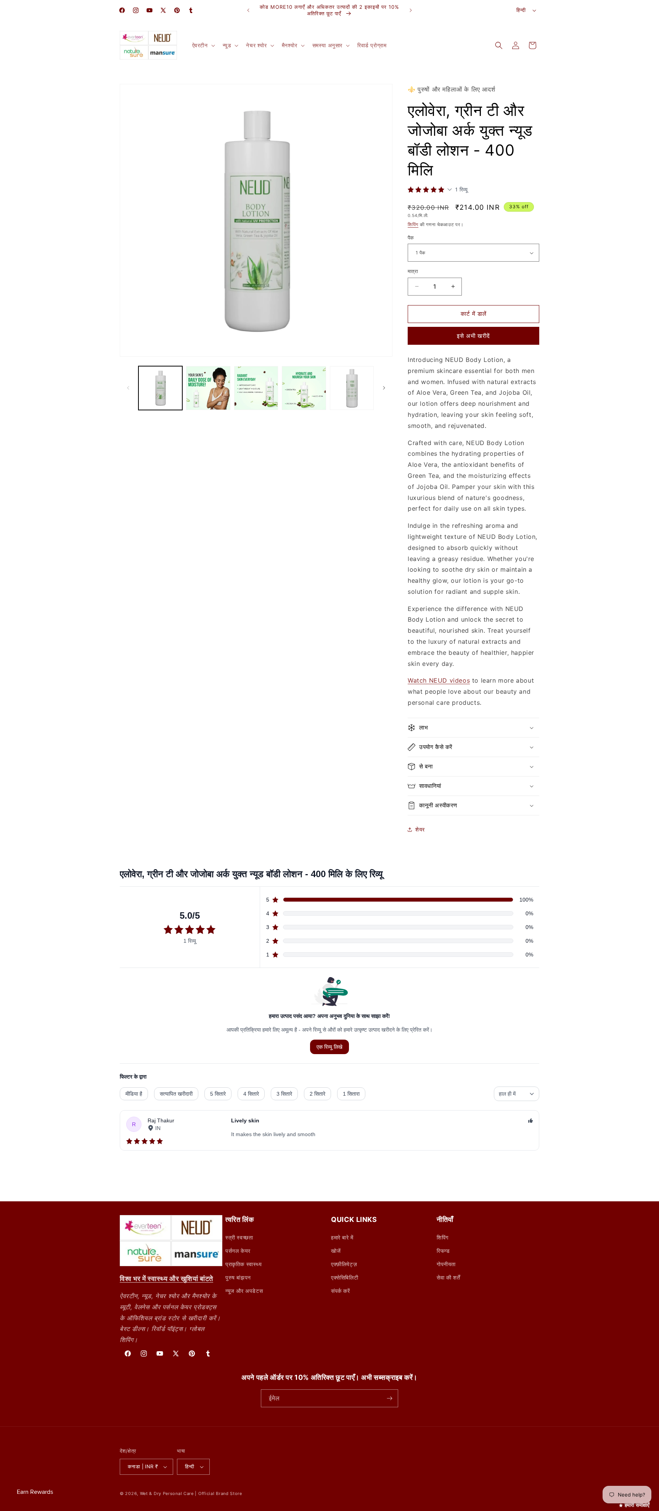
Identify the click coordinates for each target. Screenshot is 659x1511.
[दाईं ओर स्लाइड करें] (384, 387)
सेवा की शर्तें (448, 1277)
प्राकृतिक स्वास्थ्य (243, 1264)
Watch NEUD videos (439, 680)
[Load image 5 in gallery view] (352, 388)
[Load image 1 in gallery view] (160, 388)
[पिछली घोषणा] (248, 10)
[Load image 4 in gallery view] (304, 388)
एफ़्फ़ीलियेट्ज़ (344, 1264)
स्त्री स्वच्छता (239, 1237)
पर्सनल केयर (238, 1250)
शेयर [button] (420, 829)
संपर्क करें (340, 1291)
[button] (203, 45)
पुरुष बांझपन (238, 1277)
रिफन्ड (443, 1250)
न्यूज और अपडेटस (244, 1291)
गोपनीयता (446, 1264)
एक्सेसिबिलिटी (344, 1277)
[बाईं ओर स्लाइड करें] (128, 387)
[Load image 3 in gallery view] (256, 388)
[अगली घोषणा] (410, 10)
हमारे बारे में (342, 1237)
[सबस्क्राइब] (389, 1398)
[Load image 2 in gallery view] (208, 388)
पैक (411, 238)
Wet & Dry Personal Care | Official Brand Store (191, 1493)
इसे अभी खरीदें (473, 335)
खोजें (336, 1250)
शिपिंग (413, 224)
